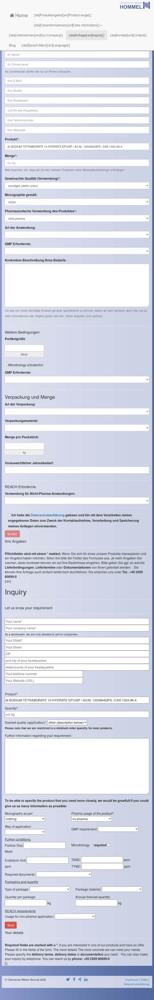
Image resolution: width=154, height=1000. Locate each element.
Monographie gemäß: (21, 194)
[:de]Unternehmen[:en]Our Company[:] (36, 35)
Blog (12, 45)
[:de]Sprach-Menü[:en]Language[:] (46, 45)
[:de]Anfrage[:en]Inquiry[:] (86, 35)
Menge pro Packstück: (22, 437)
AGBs (144, 979)
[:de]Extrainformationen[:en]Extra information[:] (67, 25)
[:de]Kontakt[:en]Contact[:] (128, 35)
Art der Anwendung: (20, 227)
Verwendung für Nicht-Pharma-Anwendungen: (40, 493)
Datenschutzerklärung (48, 515)
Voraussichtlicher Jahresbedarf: (29, 463)
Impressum (132, 979)
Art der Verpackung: (20, 404)
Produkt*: (12, 139)
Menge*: (11, 155)
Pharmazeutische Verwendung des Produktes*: (41, 211)
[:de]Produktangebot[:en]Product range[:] (62, 15)
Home (21, 15)
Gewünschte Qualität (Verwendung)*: (33, 178)
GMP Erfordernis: (18, 243)
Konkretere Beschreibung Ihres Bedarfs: (35, 260)
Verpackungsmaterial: (21, 420)
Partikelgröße (15, 338)
